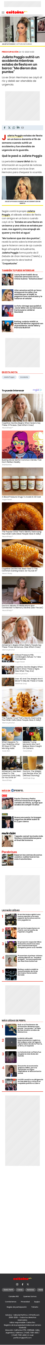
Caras (19, 1290)
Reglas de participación (17, 1307)
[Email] (22, 128)
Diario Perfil (8, 1290)
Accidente (24, 377)
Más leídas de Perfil (14, 1020)
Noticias (30, 1290)
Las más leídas (11, 910)
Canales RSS (14, 1296)
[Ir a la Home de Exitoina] (17, 12)
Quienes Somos (29, 1296)
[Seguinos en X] (28, 1284)
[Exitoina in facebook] (22, 1284)
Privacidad (25, 1302)
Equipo (37, 1302)
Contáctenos (10, 1302)
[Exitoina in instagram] (17, 1284)
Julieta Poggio (15, 135)
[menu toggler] (2, 12)
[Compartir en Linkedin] (18, 127)
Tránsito (34, 1307)
